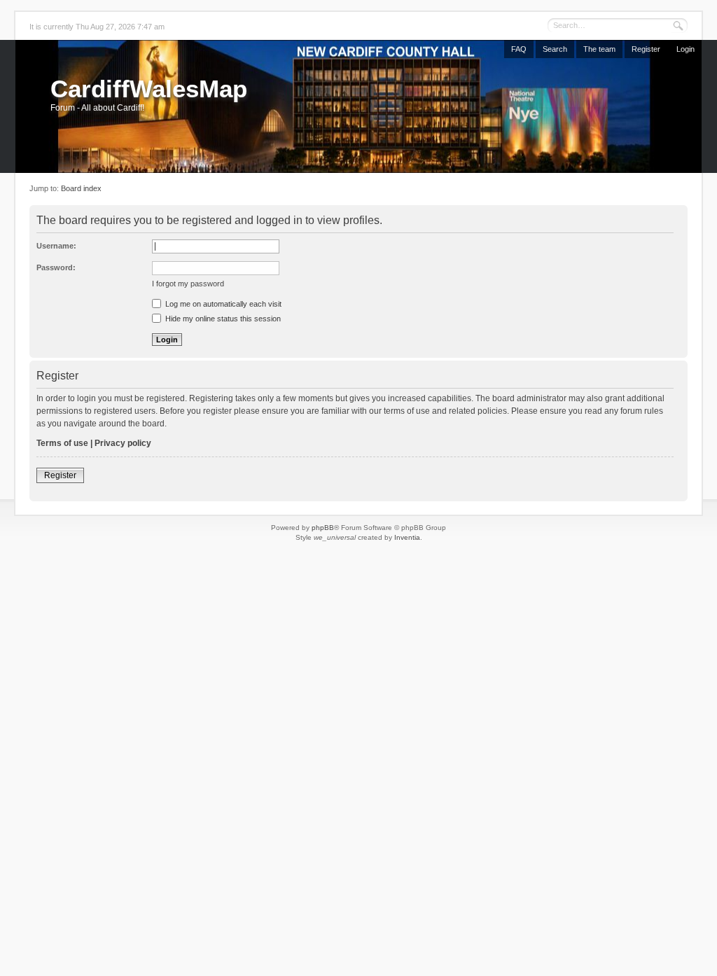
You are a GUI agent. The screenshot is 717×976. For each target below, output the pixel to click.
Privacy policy (123, 443)
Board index (81, 188)
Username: (56, 246)
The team (599, 49)
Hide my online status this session (222, 318)
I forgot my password (188, 283)
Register (646, 49)
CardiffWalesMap (148, 88)
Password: (56, 267)
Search (555, 49)
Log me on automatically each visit (222, 304)
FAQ (519, 49)
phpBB (323, 527)
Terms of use (62, 443)
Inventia (407, 537)
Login (685, 49)
